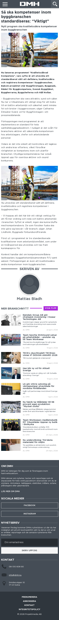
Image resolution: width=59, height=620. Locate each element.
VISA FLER (50, 308)
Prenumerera (29, 597)
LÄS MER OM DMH (10, 491)
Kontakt (29, 605)
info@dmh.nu (15, 575)
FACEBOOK (29, 505)
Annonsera (29, 601)
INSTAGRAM (29, 514)
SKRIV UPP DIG (29, 550)
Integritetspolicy (29, 609)
